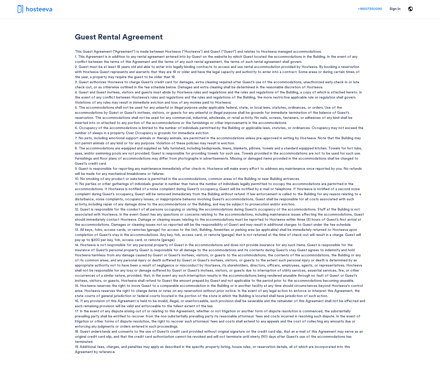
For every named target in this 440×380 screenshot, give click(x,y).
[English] (410, 9)
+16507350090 (370, 9)
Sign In (395, 9)
